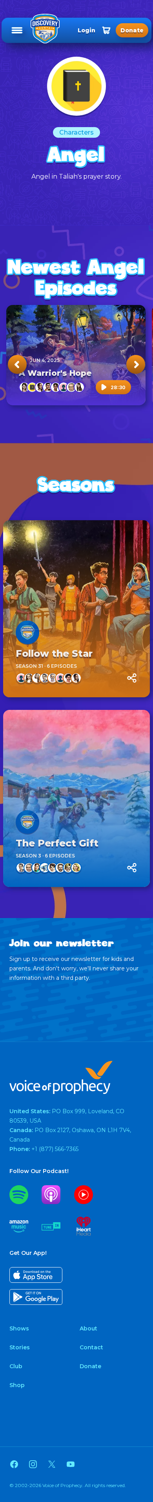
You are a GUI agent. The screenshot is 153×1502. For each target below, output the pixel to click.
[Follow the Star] (76, 608)
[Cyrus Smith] (55, 387)
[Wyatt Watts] (52, 867)
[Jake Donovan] (44, 678)
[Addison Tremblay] (24, 387)
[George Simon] (71, 387)
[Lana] (29, 678)
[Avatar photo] (27, 632)
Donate (90, 1366)
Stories (19, 1347)
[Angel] (32, 387)
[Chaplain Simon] (60, 867)
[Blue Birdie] (44, 867)
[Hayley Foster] (60, 678)
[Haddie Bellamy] (79, 387)
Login (86, 30)
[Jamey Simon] (76, 867)
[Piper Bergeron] (21, 678)
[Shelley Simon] (68, 867)
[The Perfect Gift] (76, 798)
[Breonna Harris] (40, 387)
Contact (91, 1347)
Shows (19, 1328)
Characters (76, 132)
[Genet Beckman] (63, 387)
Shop (17, 1385)
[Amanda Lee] (36, 867)
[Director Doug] (52, 678)
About (88, 1328)
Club (15, 1366)
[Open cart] (106, 30)
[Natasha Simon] (36, 678)
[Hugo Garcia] (68, 678)
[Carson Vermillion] (47, 387)
